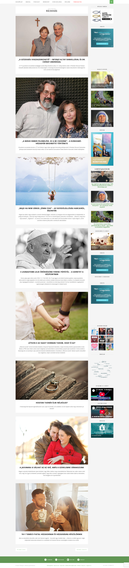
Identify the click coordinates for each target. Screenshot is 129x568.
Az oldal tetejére (107, 565)
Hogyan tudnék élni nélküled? (52, 403)
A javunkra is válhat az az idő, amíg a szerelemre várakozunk (52, 467)
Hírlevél (79, 565)
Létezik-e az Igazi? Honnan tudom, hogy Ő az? (51, 343)
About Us (83, 565)
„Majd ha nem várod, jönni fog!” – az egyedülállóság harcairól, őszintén (52, 209)
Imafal (28, 2)
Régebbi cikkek (81, 549)
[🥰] (94, 346)
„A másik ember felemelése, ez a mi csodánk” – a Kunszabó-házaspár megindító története (52, 142)
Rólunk (67, 2)
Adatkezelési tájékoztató (70, 565)
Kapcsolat (62, 565)
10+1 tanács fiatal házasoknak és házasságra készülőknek (52, 534)
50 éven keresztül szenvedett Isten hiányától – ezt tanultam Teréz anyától (101, 124)
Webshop (46, 2)
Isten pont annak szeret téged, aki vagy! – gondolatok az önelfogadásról (102, 85)
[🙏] (109, 346)
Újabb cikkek (22, 549)
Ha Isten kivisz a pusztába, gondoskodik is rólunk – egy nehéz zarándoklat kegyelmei (102, 105)
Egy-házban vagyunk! (96, 435)
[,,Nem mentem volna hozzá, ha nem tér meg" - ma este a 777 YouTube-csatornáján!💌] (109, 331)
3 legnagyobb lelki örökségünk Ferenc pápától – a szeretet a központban (51, 273)
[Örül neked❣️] (109, 339)
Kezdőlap (19, 2)
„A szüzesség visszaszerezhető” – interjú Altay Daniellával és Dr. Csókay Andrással (51, 60)
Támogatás (77, 2)
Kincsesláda (57, 2)
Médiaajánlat (50, 565)
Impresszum (56, 565)
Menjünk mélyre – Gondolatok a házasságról (99, 247)
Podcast (37, 2)
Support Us (88, 565)
